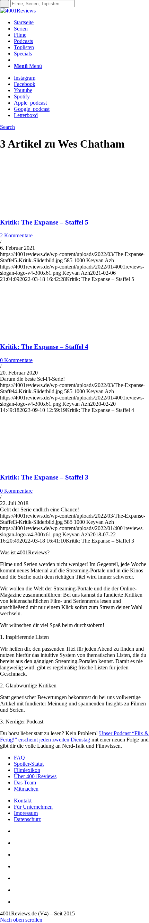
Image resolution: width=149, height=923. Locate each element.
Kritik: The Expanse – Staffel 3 (44, 477)
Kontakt (23, 800)
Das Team (25, 782)
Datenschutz (27, 819)
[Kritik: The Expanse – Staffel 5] (45, 209)
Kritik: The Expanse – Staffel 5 (44, 222)
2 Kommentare (16, 235)
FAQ (19, 758)
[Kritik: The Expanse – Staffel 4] (45, 333)
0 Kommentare (16, 360)
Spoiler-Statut (29, 764)
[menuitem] (81, 22)
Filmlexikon (27, 770)
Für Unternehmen (33, 807)
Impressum (26, 813)
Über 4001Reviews (35, 776)
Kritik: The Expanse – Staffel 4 (44, 346)
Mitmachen (26, 789)
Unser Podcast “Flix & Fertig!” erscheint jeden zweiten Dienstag (74, 736)
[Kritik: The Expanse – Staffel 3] (45, 464)
